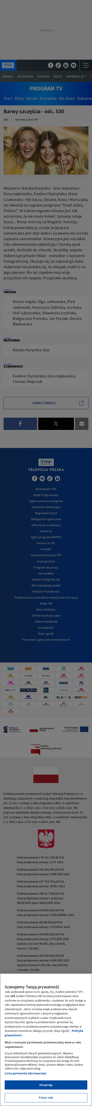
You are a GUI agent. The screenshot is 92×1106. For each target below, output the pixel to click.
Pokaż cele (46, 1098)
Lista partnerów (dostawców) (25, 1073)
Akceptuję (45, 1085)
